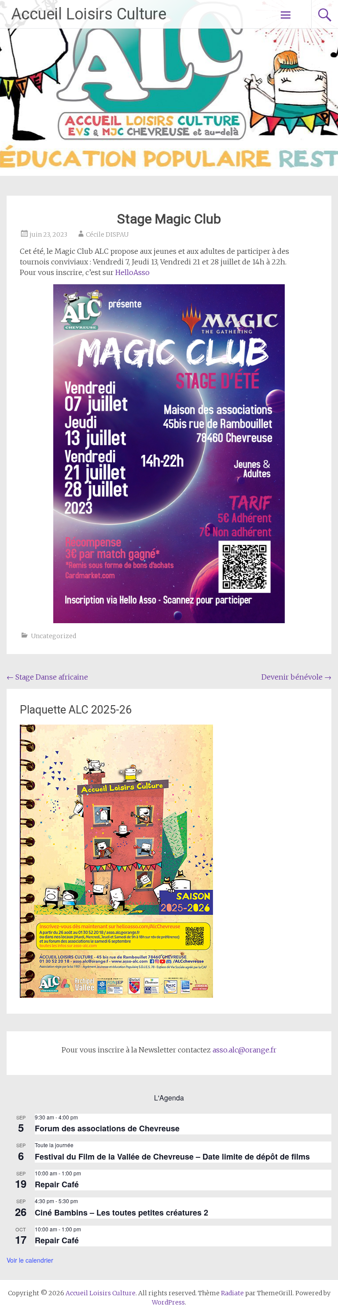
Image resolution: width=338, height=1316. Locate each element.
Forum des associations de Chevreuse (107, 1128)
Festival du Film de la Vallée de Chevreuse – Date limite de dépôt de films (172, 1156)
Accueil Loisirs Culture (88, 14)
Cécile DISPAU (107, 234)
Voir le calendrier (30, 1260)
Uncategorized (53, 636)
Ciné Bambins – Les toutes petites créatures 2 (121, 1212)
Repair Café (57, 1184)
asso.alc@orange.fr (244, 1049)
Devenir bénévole (296, 677)
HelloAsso (132, 272)
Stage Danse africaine (47, 677)
